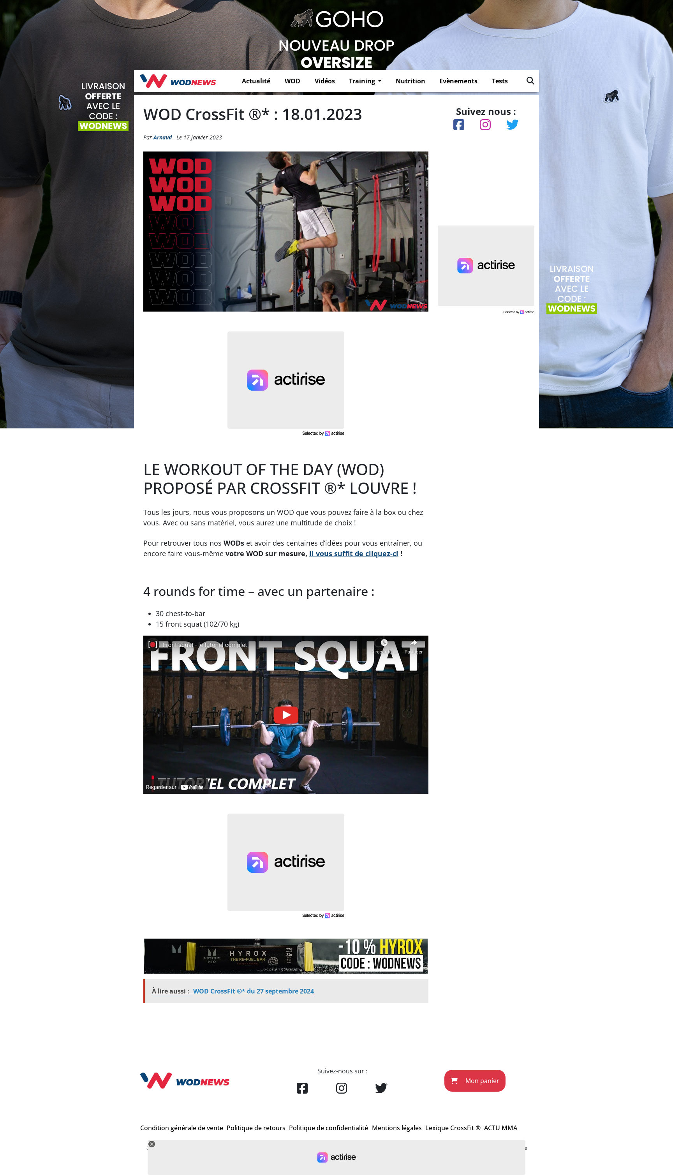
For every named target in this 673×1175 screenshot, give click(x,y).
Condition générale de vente (181, 1128)
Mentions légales (397, 1128)
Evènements (458, 81)
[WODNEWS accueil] (178, 81)
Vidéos (325, 81)
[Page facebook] (302, 1088)
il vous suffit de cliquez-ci (353, 553)
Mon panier (481, 1080)
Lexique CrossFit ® (453, 1128)
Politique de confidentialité (328, 1128)
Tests (500, 81)
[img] (530, 81)
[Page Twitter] (381, 1088)
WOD (292, 81)
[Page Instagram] (341, 1088)
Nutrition (410, 81)
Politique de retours (256, 1128)
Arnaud (162, 137)
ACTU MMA (500, 1128)
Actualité (256, 81)
